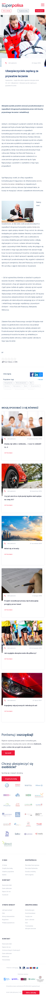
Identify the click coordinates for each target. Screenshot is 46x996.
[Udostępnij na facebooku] (32, 375)
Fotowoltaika (6, 960)
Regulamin (5, 920)
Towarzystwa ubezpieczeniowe (30, 927)
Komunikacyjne (29, 910)
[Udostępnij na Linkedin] (36, 375)
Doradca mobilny (30, 872)
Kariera (4, 875)
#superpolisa (35, 386)
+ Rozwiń (40, 379)
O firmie (4, 865)
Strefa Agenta (39, 11)
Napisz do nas (6, 891)
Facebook (5, 895)
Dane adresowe (7, 888)
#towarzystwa (19, 389)
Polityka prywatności (8, 923)
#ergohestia (8, 383)
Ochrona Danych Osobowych (11, 950)
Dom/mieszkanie (30, 913)
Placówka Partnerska (31, 868)
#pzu (25, 386)
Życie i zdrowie (29, 920)
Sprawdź (8, 753)
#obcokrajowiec (21, 383)
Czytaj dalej (8, 453)
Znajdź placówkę (23, 11)
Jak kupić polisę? (7, 910)
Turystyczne (28, 916)
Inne (26, 923)
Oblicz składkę (6, 11)
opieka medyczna (33, 227)
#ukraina (31, 389)
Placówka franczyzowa (32, 865)
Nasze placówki (7, 885)
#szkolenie (8, 389)
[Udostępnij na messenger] (41, 375)
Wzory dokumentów (8, 916)
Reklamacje (5, 957)
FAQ (3, 913)
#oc (31, 383)
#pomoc (7, 386)
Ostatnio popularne (8, 872)
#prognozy (16, 386)
